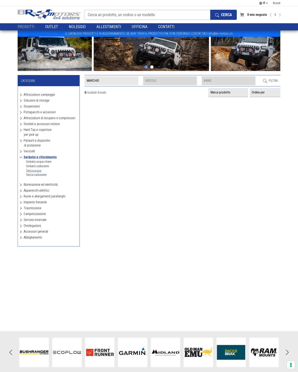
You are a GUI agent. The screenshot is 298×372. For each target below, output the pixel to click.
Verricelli (29, 151)
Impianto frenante (35, 202)
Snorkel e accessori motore (42, 124)
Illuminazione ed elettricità (41, 185)
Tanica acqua (33, 170)
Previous (11, 352)
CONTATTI (166, 26)
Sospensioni (32, 106)
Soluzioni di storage (36, 100)
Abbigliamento (33, 237)
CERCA (226, 14)
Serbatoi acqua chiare (38, 161)
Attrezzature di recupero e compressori (49, 118)
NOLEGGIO (78, 26)
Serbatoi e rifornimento (40, 157)
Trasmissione (32, 208)
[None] (146, 67)
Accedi (276, 3)
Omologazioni (32, 226)
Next (287, 352)
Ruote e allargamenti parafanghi (44, 196)
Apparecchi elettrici (36, 190)
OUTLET (52, 26)
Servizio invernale (35, 220)
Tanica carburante (36, 175)
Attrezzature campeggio (39, 94)
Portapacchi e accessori (40, 112)
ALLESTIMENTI (109, 26)
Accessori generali (36, 231)
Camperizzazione (35, 214)
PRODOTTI (26, 26)
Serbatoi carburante (37, 166)
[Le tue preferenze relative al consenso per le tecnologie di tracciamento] (291, 365)
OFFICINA (140, 26)
